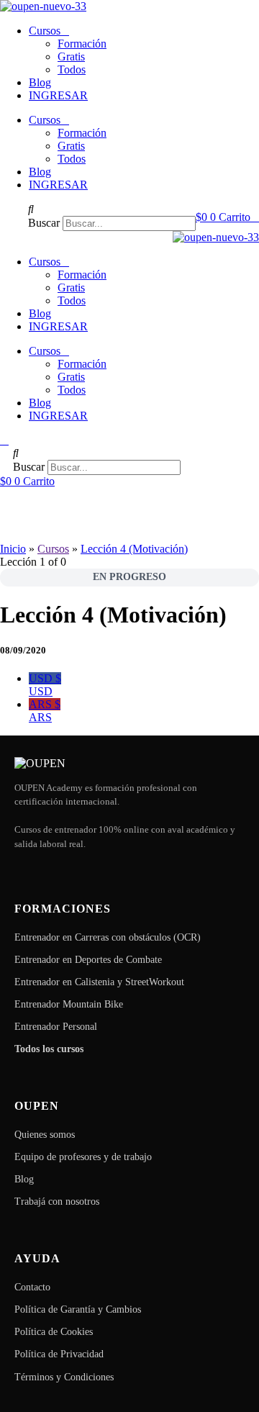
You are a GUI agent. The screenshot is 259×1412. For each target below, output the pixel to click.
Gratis (71, 56)
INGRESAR (58, 95)
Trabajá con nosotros (56, 1201)
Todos (72, 69)
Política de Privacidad (59, 1354)
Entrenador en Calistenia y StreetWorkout (99, 982)
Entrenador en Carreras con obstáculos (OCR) (107, 937)
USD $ (45, 684)
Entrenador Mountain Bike (68, 1004)
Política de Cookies (53, 1331)
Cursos (44, 30)
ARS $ (44, 710)
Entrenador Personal (55, 1026)
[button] (112, 209)
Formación (82, 43)
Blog (40, 82)
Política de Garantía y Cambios (77, 1309)
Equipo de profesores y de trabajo (83, 1156)
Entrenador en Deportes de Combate (88, 959)
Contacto (32, 1287)
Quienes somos (44, 1134)
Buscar (44, 223)
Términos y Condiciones (64, 1377)
